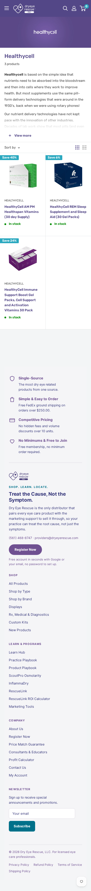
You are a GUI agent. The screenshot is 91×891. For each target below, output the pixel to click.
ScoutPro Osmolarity (25, 675)
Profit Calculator (21, 760)
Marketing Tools (21, 706)
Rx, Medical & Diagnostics (29, 614)
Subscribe (22, 826)
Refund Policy (43, 864)
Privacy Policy (19, 864)
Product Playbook (22, 668)
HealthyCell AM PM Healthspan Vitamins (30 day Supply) (21, 212)
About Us (16, 729)
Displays (15, 607)
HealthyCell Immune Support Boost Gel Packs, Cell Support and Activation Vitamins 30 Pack (21, 300)
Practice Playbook (23, 660)
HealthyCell (14, 200)
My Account (18, 775)
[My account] (74, 8)
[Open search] (65, 8)
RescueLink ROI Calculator (29, 699)
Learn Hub (17, 652)
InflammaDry (18, 683)
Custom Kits (18, 622)
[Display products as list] (85, 147)
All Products (18, 583)
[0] (83, 8)
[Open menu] (6, 8)
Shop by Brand (20, 599)
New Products (20, 630)
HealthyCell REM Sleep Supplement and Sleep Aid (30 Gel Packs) (68, 212)
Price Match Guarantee (27, 744)
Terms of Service (70, 864)
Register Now (25, 549)
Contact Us (17, 767)
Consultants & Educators (28, 752)
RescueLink (18, 691)
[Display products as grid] (77, 147)
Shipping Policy (19, 871)
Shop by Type (19, 591)
